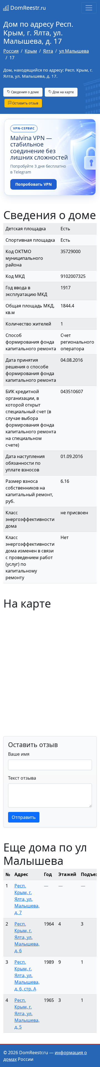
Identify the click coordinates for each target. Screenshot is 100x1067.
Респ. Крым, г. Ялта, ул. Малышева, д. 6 (26, 937)
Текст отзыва (22, 778)
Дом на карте (63, 92)
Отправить (24, 817)
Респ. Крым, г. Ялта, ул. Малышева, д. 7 (26, 899)
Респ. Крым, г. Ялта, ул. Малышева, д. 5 (26, 1013)
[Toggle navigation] (89, 7)
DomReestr (27, 7)
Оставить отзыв (24, 103)
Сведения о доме (24, 92)
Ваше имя (18, 754)
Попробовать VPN (33, 184)
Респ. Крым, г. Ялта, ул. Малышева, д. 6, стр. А (26, 975)
